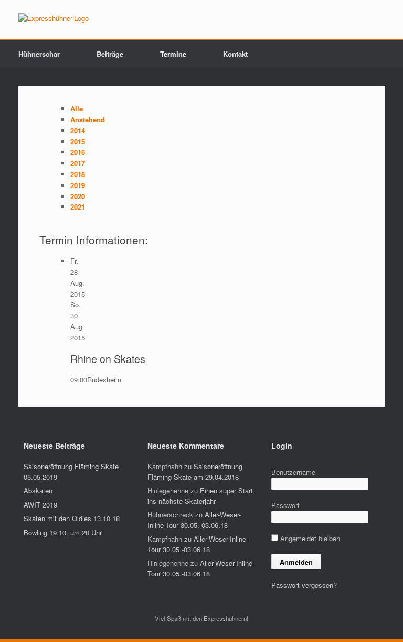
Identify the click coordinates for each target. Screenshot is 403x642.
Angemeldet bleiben (309, 538)
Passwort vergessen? (304, 585)
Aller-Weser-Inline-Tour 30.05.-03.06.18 (194, 520)
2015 (77, 142)
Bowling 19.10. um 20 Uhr (63, 532)
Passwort (285, 505)
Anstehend (87, 120)
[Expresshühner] (53, 18)
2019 (77, 185)
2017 (77, 163)
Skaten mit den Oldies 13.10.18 (72, 518)
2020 (77, 196)
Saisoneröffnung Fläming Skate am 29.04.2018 (194, 471)
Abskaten (38, 490)
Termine (173, 54)
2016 (77, 152)
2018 (77, 174)
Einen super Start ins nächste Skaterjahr (200, 495)
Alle (76, 108)
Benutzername (293, 472)
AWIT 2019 (40, 505)
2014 (77, 131)
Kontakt (235, 54)
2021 (77, 207)
